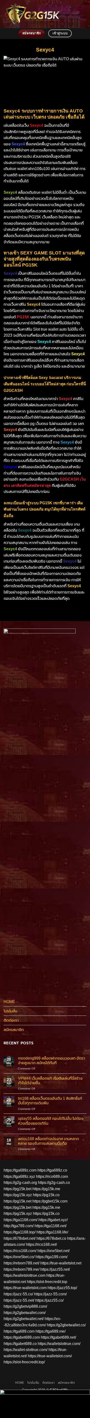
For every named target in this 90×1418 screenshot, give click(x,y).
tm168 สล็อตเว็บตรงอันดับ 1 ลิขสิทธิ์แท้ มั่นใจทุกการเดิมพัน (50, 1100)
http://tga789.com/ (19, 1226)
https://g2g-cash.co (54, 1182)
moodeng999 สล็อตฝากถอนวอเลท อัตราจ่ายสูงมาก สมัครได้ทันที (51, 1060)
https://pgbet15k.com (49, 1201)
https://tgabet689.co (20, 1344)
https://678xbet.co (51, 1238)
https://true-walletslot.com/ (50, 1356)
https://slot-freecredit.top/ (24, 1362)
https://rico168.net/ (41, 1244)
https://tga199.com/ (51, 1257)
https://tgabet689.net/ (58, 1337)
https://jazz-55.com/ (50, 1294)
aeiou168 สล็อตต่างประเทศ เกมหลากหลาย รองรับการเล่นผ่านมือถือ (48, 1141)
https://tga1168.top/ (20, 1232)
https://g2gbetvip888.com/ (25, 1306)
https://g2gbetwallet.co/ (66, 1325)
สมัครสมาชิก (14, 1030)
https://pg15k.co (46, 1195)
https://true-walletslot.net (60, 1263)
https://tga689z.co (52, 1170)
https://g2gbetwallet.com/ (25, 1313)
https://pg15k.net (17, 1201)
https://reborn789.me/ (21, 1269)
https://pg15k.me (46, 1189)
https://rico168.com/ (20, 1251)
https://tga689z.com (20, 1170)
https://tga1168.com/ (20, 1220)
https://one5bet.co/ (19, 1257)
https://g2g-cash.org (20, 1182)
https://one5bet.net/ (53, 1251)
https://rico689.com (52, 1176)
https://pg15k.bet (17, 1189)
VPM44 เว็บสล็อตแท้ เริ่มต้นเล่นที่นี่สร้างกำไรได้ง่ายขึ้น (50, 1080)
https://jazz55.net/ (55, 1269)
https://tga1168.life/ (52, 1232)
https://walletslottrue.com (24, 1275)
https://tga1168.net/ (50, 1226)
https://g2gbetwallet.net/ (24, 1319)
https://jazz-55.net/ (19, 1300)
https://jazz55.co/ (49, 1300)
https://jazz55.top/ (62, 1288)
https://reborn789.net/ (21, 1263)
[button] (83, 14)
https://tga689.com (19, 1331)
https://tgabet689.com (22, 1337)
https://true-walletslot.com (25, 1288)
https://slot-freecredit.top (47, 1282)
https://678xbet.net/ (20, 1238)
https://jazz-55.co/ (18, 1294)
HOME (9, 1002)
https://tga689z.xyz (19, 1176)
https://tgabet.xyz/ (53, 1220)
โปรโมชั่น (10, 1011)
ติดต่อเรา (11, 1020)
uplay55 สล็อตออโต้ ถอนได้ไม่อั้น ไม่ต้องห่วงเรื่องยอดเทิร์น (51, 1120)
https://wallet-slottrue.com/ (26, 1350)
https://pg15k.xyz (18, 1195)
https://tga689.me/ (51, 1331)
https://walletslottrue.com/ (59, 1344)
